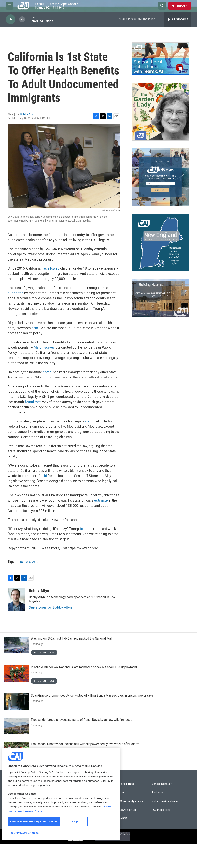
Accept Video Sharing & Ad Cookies (34, 821)
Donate (181, 6)
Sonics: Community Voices (127, 801)
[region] (61, 794)
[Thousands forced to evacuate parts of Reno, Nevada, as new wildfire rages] (16, 726)
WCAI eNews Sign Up (123, 809)
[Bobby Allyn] (16, 599)
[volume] (22, 19)
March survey (44, 347)
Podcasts (157, 792)
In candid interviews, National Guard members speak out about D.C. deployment (84, 667)
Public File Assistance (165, 801)
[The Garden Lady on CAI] (160, 111)
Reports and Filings (122, 783)
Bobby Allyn (27, 114)
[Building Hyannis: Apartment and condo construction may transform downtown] (160, 298)
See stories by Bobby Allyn (50, 607)
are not (90, 421)
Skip (75, 821)
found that (33, 402)
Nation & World (29, 561)
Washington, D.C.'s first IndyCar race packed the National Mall (71, 638)
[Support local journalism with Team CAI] (160, 59)
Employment (118, 792)
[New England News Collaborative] (160, 242)
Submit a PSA (119, 818)
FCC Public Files (161, 809)
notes (47, 372)
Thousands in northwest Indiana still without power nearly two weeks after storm (85, 744)
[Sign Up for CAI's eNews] (160, 177)
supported (15, 293)
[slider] (28, 19)
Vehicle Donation (162, 783)
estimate (101, 500)
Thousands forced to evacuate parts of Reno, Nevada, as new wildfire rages (81, 720)
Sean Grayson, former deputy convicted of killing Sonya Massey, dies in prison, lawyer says (92, 695)
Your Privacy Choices (24, 832)
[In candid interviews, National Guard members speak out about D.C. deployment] (16, 673)
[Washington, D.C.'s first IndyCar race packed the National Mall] (16, 645)
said (35, 328)
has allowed (50, 268)
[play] (11, 19)
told (83, 529)
